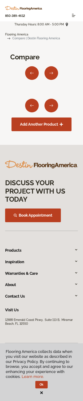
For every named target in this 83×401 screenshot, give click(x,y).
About (10, 284)
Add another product (39, 124)
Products (13, 250)
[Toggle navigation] (73, 15)
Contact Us (15, 296)
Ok (42, 384)
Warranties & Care (21, 273)
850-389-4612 (15, 16)
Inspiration (14, 262)
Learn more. (33, 376)
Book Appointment (35, 215)
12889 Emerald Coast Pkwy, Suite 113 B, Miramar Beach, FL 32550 (39, 321)
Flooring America (16, 34)
